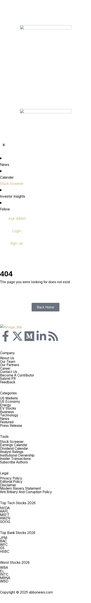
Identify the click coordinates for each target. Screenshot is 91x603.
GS (2, 548)
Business (7, 412)
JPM (3, 538)
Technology (9, 415)
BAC (3, 541)
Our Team (7, 362)
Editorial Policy (11, 481)
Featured (6, 422)
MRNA (5, 578)
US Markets (9, 398)
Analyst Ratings (11, 452)
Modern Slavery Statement (20, 488)
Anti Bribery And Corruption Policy (26, 492)
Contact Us (8, 372)
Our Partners (9, 365)
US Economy (10, 401)
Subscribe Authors (14, 462)
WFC (4, 545)
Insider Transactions (15, 459)
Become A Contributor (17, 375)
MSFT (4, 515)
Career (5, 368)
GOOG (5, 522)
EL (2, 571)
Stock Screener (12, 442)
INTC (4, 574)
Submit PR (8, 378)
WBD (4, 581)
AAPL (4, 511)
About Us (7, 358)
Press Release (11, 425)
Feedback (7, 382)
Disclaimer (8, 485)
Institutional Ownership (17, 455)
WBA (4, 568)
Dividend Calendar (14, 448)
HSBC (4, 551)
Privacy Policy (11, 478)
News (4, 419)
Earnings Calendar (13, 445)
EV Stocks (8, 408)
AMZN (5, 518)
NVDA (5, 508)
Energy (5, 405)
